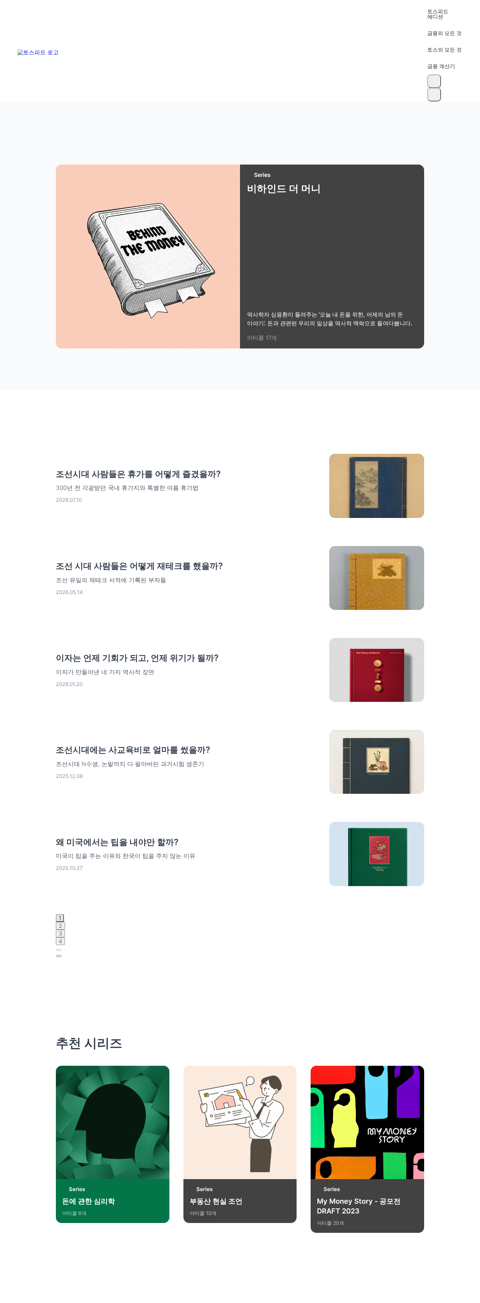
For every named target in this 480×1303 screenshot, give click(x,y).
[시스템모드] (434, 94)
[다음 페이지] (58, 956)
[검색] (434, 81)
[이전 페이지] (58, 950)
